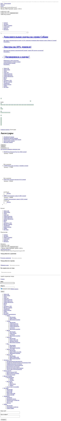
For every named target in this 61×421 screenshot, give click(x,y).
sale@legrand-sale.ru (5, 249)
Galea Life (6, 72)
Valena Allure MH (11, 393)
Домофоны (9, 137)
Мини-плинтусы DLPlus (13, 373)
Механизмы (13, 317)
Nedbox (11, 378)
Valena (5, 71)
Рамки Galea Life (14, 339)
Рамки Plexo (13, 346)
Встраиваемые (10, 377)
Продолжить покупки (17, 258)
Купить (9, 193)
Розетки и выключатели (10, 314)
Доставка (6, 24)
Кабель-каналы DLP (12, 372)
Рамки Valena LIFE (14, 357)
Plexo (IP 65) (13, 384)
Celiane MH (9, 390)
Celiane (8, 321)
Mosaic (5, 77)
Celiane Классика (8, 73)
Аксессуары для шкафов (13, 386)
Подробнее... (7, 41)
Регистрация (7, 3)
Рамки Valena (13, 318)
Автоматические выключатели (14, 361)
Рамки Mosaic (13, 333)
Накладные (9, 381)
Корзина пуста (3, 5)
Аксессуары (9, 141)
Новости (6, 28)
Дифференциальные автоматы (14, 364)
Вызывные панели (11, 138)
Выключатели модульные (13, 366)
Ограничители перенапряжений (15, 365)
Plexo (5, 79)
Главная (6, 22)
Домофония (7, 83)
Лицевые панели (14, 341)
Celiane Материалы (8, 76)
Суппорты (12, 327)
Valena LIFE (10, 354)
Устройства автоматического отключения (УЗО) (19, 362)
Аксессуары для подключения (14, 369)
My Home (6, 87)
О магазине (6, 26)
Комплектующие (11, 374)
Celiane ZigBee (10, 408)
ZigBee (5, 85)
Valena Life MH (10, 394)
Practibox (12, 380)
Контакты (6, 29)
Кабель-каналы (7, 84)
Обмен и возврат (8, 25)
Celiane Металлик (8, 75)
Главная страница (5, 129)
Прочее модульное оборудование (15, 368)
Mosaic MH (9, 392)
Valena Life (6, 68)
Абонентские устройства (12, 139)
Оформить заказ (5, 265)
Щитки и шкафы (8, 81)
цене (19, 149)
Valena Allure (7, 69)
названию (9, 149)
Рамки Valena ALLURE (15, 352)
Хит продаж (4, 149)
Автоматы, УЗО (8, 80)
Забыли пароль (14, 289)
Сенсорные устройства (12, 407)
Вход (2, 3)
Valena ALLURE (11, 349)
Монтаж (8, 142)
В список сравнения (6, 258)
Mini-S (11, 382)
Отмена (2, 279)
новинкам (14, 149)
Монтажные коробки (15, 319)
